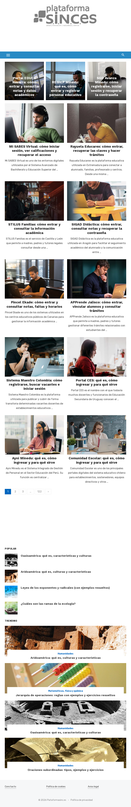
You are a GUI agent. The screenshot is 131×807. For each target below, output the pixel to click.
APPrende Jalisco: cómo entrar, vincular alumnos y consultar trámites (96, 306)
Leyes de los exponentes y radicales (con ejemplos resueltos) (65, 587)
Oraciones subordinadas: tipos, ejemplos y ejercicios (66, 769)
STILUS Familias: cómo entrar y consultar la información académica (34, 228)
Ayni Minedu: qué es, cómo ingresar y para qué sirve (34, 460)
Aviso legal (93, 786)
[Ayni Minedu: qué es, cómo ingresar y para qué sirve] (34, 435)
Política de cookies (56, 786)
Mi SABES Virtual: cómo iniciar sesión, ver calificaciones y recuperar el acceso (34, 150)
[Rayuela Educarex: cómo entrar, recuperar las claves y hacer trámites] (96, 123)
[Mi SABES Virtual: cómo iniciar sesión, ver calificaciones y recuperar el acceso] (34, 123)
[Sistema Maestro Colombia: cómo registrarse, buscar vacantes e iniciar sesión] (34, 357)
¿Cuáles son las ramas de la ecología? (48, 603)
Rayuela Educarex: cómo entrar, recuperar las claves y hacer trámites (96, 150)
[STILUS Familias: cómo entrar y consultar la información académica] (34, 201)
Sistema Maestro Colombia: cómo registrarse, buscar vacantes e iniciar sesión (34, 384)
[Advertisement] (63, 41)
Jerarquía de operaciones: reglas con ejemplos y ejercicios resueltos (65, 695)
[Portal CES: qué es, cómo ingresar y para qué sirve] (96, 357)
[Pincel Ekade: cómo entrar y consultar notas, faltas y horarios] (34, 279)
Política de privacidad (82, 800)
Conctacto (10, 786)
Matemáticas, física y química (65, 691)
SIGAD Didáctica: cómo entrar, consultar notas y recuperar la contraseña (96, 228)
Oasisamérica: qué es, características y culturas (56, 555)
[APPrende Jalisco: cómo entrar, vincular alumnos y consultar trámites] (96, 279)
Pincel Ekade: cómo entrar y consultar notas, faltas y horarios (34, 304)
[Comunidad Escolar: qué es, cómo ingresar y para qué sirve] (96, 435)
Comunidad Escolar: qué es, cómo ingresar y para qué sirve (97, 460)
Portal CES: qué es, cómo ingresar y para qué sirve (97, 382)
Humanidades (65, 653)
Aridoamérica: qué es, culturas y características (56, 571)
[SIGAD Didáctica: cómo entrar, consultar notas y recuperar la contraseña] (96, 201)
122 (39, 491)
